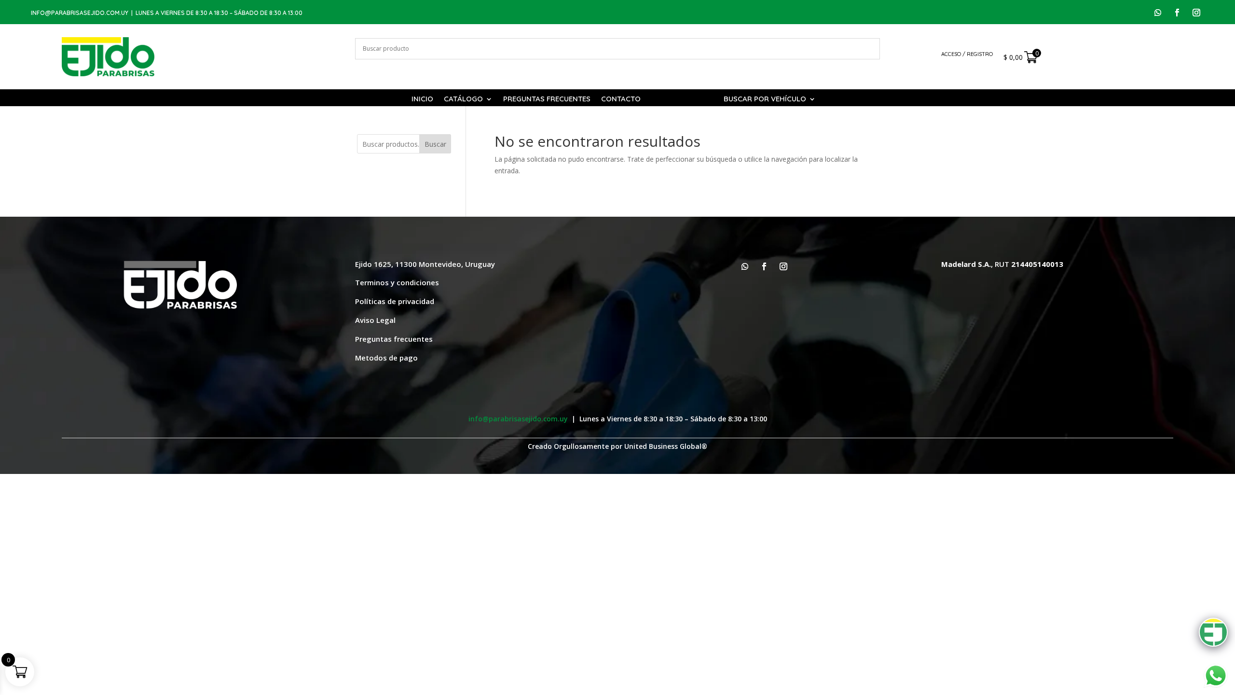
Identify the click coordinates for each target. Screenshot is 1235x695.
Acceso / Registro (967, 54)
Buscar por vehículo (765, 99)
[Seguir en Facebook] (1177, 12)
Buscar (435, 144)
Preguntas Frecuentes (546, 99)
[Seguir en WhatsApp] (1158, 12)
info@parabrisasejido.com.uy (79, 12)
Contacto (621, 99)
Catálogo (463, 99)
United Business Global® (665, 446)
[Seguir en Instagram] (1196, 12)
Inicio (422, 99)
